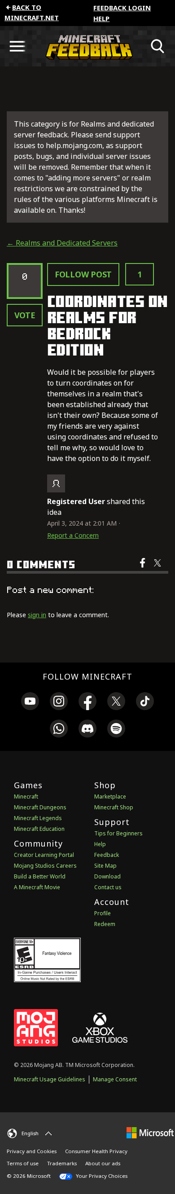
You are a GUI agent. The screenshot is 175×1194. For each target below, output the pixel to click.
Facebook (143, 568)
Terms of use (23, 1163)
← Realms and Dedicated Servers (62, 243)
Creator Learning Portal (44, 855)
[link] (30, 702)
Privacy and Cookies (32, 1151)
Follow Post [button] (83, 274)
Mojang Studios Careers (45, 865)
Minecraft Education (39, 829)
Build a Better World (40, 876)
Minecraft (26, 796)
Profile (102, 913)
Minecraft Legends (38, 818)
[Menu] (17, 46)
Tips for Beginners (118, 833)
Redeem (104, 924)
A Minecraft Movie (37, 887)
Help (101, 18)
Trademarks (62, 1163)
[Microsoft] (150, 1132)
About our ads (102, 1163)
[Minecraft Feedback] (87, 46)
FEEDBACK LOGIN (122, 7)
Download (107, 876)
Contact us (108, 887)
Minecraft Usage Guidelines (49, 1079)
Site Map (105, 865)
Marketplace (110, 796)
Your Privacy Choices (100, 1175)
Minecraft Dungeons (40, 807)
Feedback (106, 855)
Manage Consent (115, 1079)
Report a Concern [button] (73, 535)
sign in (37, 614)
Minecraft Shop (113, 807)
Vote (24, 315)
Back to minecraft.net (31, 12)
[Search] (158, 46)
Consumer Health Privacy (96, 1151)
